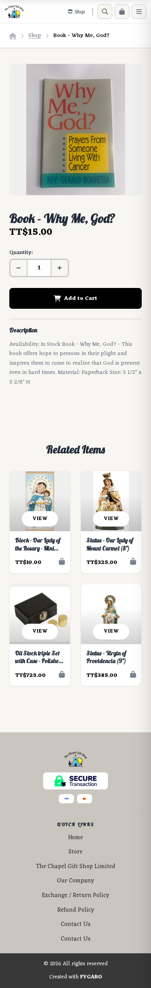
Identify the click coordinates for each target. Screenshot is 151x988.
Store (75, 852)
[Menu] (139, 11)
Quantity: (21, 252)
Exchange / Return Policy (75, 895)
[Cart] (122, 11)
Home (75, 838)
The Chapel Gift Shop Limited (75, 867)
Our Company (75, 881)
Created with (75, 977)
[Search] (105, 11)
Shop (34, 35)
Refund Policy (75, 910)
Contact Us (76, 924)
